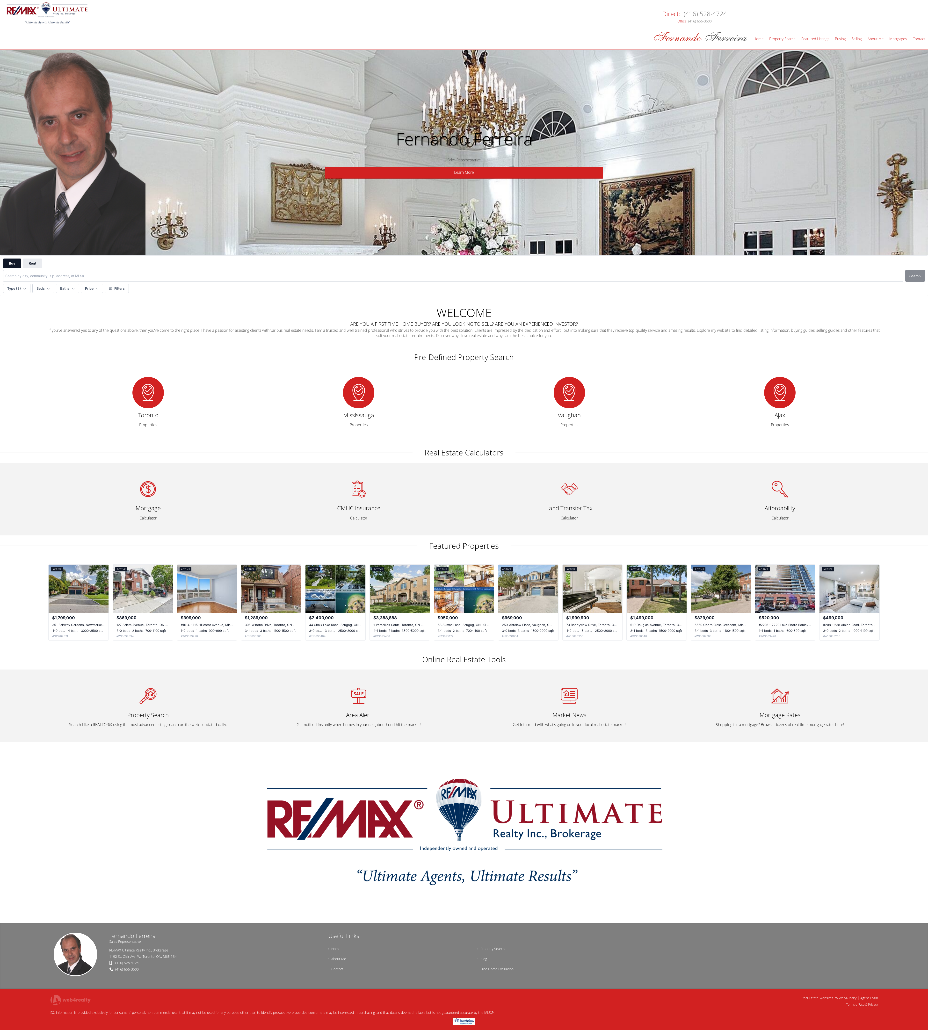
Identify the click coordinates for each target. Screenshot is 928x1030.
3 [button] (469, 253)
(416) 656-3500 (127, 969)
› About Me (337, 959)
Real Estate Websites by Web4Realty (829, 998)
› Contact (335, 969)
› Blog (482, 959)
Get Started (464, 172)
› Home (334, 948)
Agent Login (869, 998)
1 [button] (458, 253)
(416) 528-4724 (127, 962)
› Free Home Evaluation (496, 969)
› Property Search (491, 948)
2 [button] (464, 253)
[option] (464, 152)
